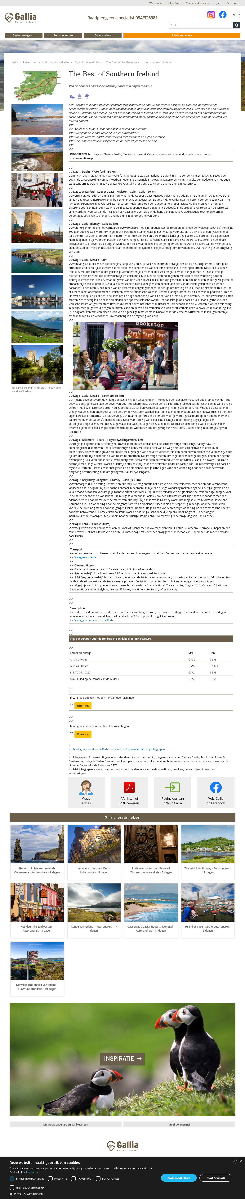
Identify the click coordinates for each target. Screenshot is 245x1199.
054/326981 (147, 17)
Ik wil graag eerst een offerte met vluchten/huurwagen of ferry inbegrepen (119, 749)
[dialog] (122, 1178)
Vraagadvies (86, 800)
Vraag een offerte (85, 557)
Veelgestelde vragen (198, 3)
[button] (82, 1194)
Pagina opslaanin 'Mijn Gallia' (173, 800)
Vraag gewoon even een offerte (94, 620)
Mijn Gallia (174, 3)
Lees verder (33, 1172)
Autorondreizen (63, 35)
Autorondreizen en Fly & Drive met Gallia (76, 62)
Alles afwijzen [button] (216, 1177)
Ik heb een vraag (182, 35)
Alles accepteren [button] (179, 1177)
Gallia (15, 62)
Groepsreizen (103, 35)
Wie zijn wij (156, 3)
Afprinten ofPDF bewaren (129, 800)
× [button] (240, 1161)
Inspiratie (119, 1059)
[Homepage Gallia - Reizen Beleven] (20, 19)
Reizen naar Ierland (35, 62)
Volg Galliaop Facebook (216, 800)
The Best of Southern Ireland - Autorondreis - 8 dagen (139, 62)
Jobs (219, 3)
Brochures (233, 3)
